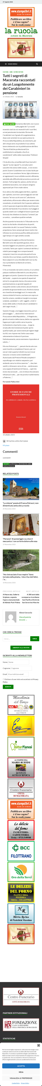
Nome (5, 662)
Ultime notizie (18, 72)
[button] (39, 1045)
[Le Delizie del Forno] (21, 840)
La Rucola (14, 464)
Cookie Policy (16, 1083)
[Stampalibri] (21, 26)
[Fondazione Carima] (21, 1030)
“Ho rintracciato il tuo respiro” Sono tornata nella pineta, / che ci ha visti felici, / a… (20, 577)
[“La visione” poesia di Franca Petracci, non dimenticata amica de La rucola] (21, 500)
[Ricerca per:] (21, 638)
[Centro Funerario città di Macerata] (21, 798)
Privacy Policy (25, 1083)
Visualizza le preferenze (21, 1078)
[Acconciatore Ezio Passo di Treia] (21, 735)
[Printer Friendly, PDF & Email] (9, 124)
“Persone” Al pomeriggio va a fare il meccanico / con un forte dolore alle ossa (20, 540)
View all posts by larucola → (25, 618)
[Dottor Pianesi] (21, 756)
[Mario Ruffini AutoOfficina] (21, 777)
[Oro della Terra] (21, 881)
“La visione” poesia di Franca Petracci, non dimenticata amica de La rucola (21, 504)
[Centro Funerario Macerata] (21, 1005)
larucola (20, 97)
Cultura (5, 72)
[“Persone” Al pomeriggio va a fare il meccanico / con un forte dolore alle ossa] (21, 536)
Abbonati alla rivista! (21, 648)
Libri (11, 72)
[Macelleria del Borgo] (21, 714)
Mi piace (6, 445)
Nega (21, 1072)
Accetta (21, 1066)
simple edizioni (8, 466)
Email (5, 674)
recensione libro (25, 464)
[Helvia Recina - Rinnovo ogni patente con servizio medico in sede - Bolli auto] (21, 923)
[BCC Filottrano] (21, 860)
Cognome (6, 668)
